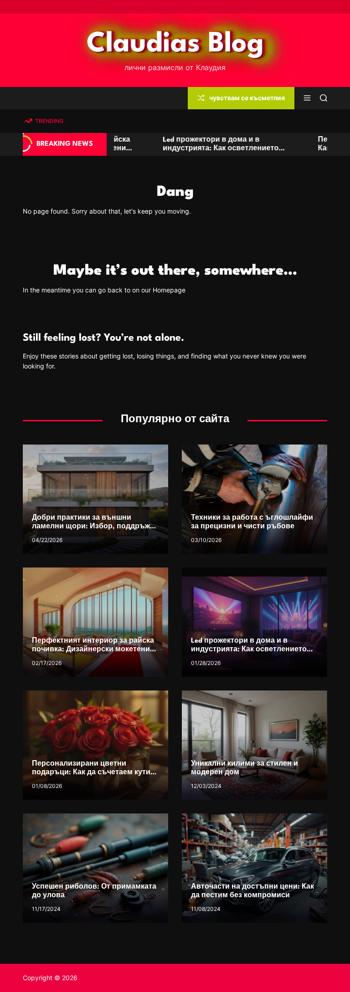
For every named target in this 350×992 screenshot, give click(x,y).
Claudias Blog (175, 44)
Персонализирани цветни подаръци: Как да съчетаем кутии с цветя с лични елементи (93, 773)
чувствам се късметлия (247, 98)
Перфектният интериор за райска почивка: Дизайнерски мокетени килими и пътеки (93, 650)
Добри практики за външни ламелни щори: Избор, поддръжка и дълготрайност (95, 527)
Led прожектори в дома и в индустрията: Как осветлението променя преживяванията (147, 149)
